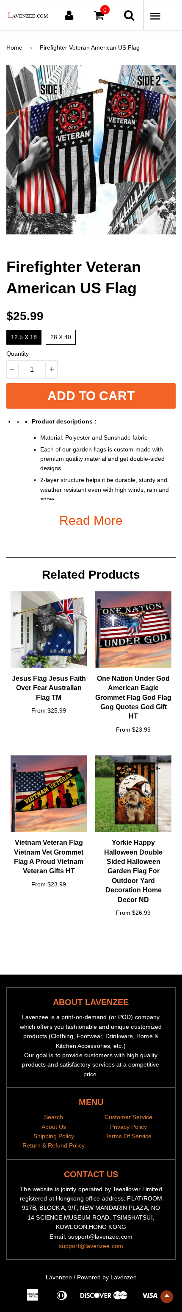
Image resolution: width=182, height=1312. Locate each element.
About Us (53, 1126)
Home (14, 47)
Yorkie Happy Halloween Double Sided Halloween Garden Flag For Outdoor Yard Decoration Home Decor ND (133, 871)
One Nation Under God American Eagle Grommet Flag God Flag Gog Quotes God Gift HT (133, 697)
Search (53, 1117)
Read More (91, 520)
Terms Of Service (128, 1136)
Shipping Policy (53, 1136)
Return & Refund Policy (53, 1145)
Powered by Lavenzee (107, 1277)
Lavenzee (59, 1277)
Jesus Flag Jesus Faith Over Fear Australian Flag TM (49, 688)
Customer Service (128, 1117)
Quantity (17, 353)
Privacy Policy (128, 1126)
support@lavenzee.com (91, 1245)
